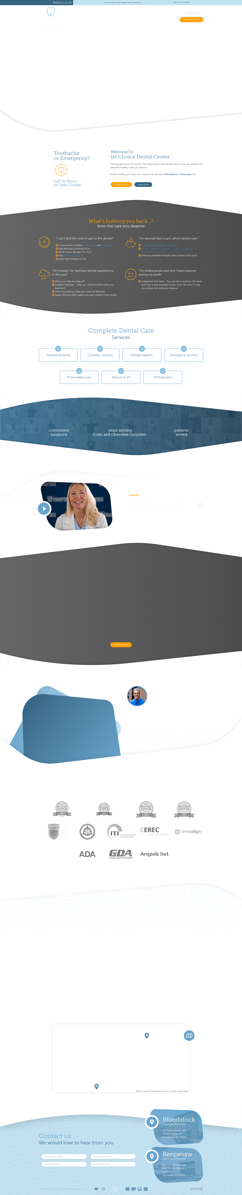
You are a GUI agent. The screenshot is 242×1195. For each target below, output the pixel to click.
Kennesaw (90, 245)
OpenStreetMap (156, 1091)
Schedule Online (191, 19)
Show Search (122, 13)
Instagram (103, 1189)
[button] (147, 1035)
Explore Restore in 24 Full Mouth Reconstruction (165, 735)
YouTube (96, 1189)
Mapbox (186, 1091)
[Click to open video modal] (44, 509)
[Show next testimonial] (199, 505)
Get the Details (53, 747)
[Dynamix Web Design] (197, 1188)
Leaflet (140, 1091)
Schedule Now (121, 184)
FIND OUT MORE (181, 2)
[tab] (233, 76)
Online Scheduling (73, 255)
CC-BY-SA (173, 1091)
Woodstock (171, 174)
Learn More (15, 94)
